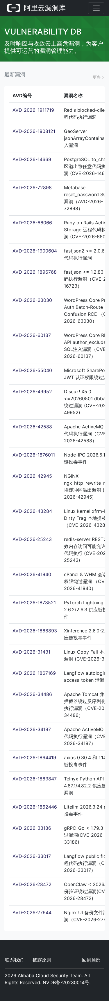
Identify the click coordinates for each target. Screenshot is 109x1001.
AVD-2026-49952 (32, 391)
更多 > (99, 77)
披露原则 (42, 960)
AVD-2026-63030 (32, 300)
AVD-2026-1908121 (33, 131)
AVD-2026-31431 (31, 652)
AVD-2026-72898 (32, 187)
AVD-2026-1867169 (34, 673)
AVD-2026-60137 (31, 335)
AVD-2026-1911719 (33, 110)
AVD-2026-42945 (32, 476)
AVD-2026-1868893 (34, 631)
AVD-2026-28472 (31, 884)
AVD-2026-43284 (32, 511)
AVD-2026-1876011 (33, 455)
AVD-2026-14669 (31, 159)
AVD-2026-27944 (31, 912)
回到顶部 (91, 960)
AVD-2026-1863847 (34, 779)
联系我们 (14, 960)
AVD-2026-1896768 (34, 272)
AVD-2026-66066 (32, 223)
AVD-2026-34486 (32, 694)
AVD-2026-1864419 (34, 757)
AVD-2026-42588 (32, 427)
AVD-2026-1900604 (34, 251)
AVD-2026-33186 (31, 828)
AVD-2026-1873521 (34, 602)
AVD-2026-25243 (32, 539)
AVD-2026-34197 (31, 729)
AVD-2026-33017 (31, 856)
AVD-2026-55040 (32, 370)
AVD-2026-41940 (31, 574)
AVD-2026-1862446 (34, 807)
